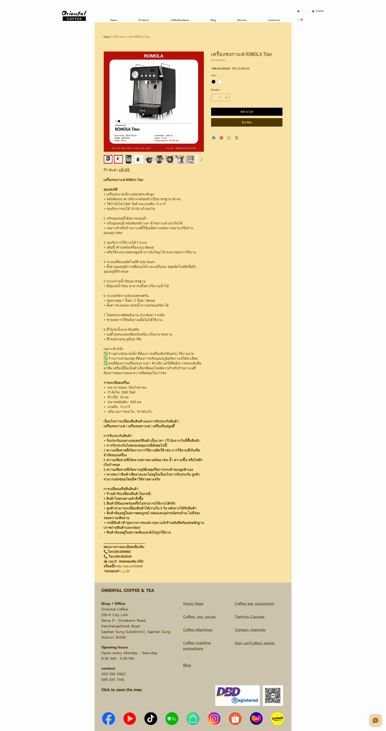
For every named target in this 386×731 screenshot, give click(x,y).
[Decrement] (214, 97)
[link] (300, 19)
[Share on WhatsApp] (229, 137)
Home (107, 37)
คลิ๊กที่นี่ (124, 170)
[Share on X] (236, 137)
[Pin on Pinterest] (221, 137)
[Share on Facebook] (213, 137)
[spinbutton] (220, 97)
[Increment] (226, 97)
